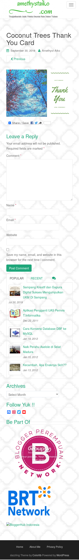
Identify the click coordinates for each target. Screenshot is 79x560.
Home (19, 546)
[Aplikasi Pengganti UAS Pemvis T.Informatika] (15, 314)
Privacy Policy (55, 546)
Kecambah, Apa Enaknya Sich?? (45, 365)
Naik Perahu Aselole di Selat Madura (42, 349)
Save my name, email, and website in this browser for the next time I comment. (34, 257)
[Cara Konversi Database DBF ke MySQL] (15, 332)
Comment (13, 155)
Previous (19, 59)
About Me (34, 546)
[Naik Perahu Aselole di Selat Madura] (15, 350)
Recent (37, 278)
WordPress (62, 555)
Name (11, 205)
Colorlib (37, 555)
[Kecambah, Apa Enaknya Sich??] (15, 369)
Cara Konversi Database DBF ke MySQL (44, 331)
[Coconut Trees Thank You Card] (39, 93)
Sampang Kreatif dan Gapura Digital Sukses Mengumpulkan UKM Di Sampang (43, 292)
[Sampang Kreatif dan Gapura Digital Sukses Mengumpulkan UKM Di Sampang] (15, 291)
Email (11, 220)
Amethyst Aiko (51, 50)
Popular (17, 278)
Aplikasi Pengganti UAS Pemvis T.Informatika (44, 312)
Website (11, 235)
